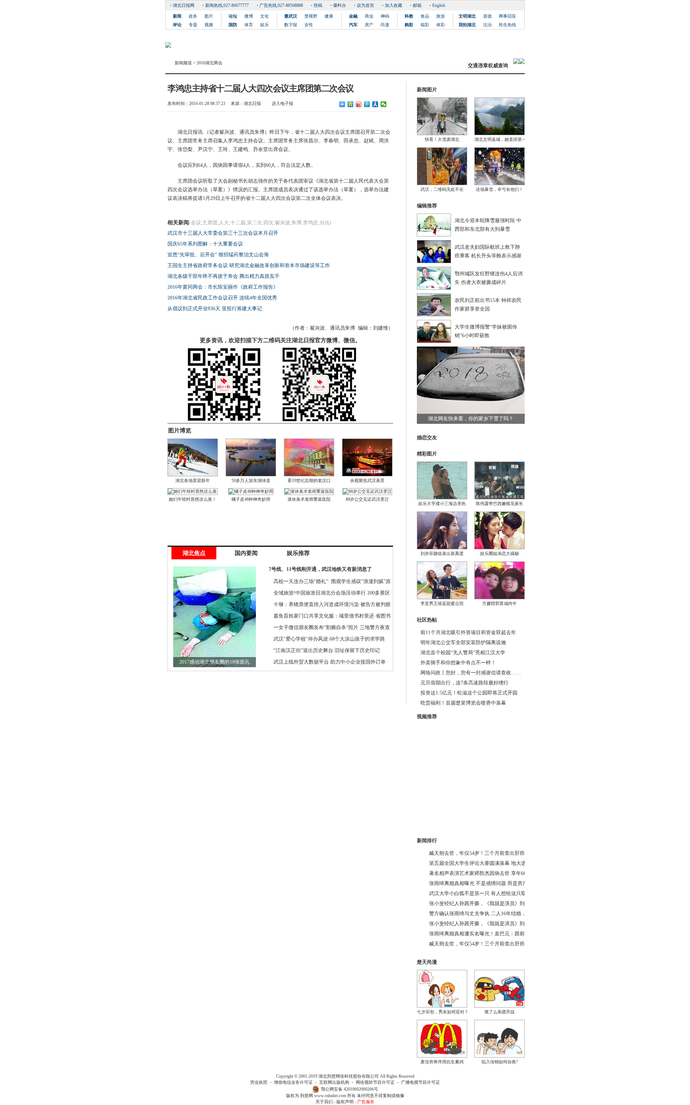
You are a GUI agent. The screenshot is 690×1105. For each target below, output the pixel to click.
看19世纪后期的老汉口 (309, 480)
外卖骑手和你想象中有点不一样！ (458, 662)
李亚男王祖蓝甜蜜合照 (442, 603)
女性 (308, 24)
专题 (193, 24)
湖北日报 (252, 103)
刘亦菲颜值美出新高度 (442, 553)
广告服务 (365, 1101)
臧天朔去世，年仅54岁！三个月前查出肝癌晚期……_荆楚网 (495, 853)
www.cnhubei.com (330, 1095)
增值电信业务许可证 (293, 1082)
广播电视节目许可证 (420, 1082)
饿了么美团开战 (499, 1011)
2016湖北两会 (209, 62)
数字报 (290, 24)
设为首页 (365, 5)
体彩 (440, 24)
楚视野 (310, 16)
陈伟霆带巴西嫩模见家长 (499, 503)
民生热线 (507, 24)
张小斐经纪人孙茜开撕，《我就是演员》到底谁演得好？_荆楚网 (500, 903)
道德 (487, 16)
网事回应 (507, 16)
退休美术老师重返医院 (309, 499)
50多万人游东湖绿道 (250, 480)
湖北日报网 (183, 5)
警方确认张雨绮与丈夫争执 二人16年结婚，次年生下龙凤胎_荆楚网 (504, 913)
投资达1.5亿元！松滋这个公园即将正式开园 (469, 693)
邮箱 (417, 5)
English (438, 5)
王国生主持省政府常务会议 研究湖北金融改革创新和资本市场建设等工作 (248, 265)
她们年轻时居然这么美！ (192, 499)
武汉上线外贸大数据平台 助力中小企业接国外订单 (329, 662)
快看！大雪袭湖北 (442, 139)
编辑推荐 (427, 205)
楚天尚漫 (427, 962)
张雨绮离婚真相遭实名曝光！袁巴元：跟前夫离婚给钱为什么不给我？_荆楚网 (516, 933)
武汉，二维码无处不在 (442, 189)
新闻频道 (183, 62)
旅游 (440, 16)
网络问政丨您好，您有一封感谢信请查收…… (470, 672)
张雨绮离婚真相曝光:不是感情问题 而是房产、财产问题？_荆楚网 (502, 883)
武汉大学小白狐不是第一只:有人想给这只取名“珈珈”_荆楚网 (496, 893)
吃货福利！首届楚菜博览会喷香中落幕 (463, 703)
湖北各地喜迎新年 (192, 480)
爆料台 (339, 5)
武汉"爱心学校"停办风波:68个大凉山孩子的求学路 (329, 639)
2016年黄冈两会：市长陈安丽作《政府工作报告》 (222, 287)
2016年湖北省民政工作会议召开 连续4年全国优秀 (222, 298)
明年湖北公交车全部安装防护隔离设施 (463, 642)
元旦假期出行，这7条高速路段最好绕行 (464, 683)
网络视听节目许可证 (375, 1082)
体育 (248, 24)
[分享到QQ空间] (351, 104)
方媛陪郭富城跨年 (499, 603)
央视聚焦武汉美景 (367, 480)
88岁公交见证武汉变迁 (367, 499)
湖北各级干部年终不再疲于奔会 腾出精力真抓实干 (223, 276)
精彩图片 (427, 454)
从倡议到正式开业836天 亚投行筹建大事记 (214, 308)
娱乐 (264, 24)
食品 (424, 16)
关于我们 (324, 1101)
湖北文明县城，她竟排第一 (500, 139)
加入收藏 (393, 5)
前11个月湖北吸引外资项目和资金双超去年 (468, 632)
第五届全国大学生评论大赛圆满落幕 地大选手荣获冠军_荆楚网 (499, 863)
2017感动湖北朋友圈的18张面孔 (214, 662)
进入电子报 (282, 103)
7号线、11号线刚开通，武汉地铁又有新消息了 (320, 569)
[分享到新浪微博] (359, 104)
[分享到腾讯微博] (367, 104)
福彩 (424, 24)
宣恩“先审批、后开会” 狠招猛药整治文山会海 (218, 254)
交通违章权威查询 (488, 65)
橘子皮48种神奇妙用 (250, 499)
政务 (193, 16)
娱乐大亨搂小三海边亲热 (442, 503)
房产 (369, 24)
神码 (385, 16)
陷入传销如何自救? (500, 1061)
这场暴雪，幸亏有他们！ (499, 189)
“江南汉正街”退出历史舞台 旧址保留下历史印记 (326, 650)
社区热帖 (427, 620)
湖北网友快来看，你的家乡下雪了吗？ (471, 418)
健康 (329, 16)
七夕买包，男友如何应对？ (443, 1011)
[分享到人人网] (375, 104)
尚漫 (385, 24)
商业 (369, 16)
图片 (208, 16)
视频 (208, 24)
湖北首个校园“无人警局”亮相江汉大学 (462, 652)
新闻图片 (427, 89)
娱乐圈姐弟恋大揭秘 (499, 553)
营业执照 (258, 1082)
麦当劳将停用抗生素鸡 (442, 1061)
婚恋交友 (427, 437)
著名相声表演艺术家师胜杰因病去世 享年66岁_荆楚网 (489, 873)
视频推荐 (427, 716)
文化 (264, 16)
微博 (248, 16)
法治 (487, 24)
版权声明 (345, 1101)
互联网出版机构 (334, 1082)
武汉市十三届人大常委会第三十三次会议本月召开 (222, 233)
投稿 (318, 5)
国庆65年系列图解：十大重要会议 (205, 244)
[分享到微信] (384, 104)
